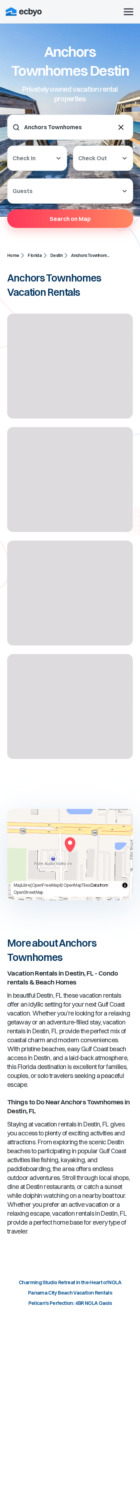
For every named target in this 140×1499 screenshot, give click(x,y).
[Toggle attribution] (125, 885)
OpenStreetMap (28, 892)
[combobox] (68, 127)
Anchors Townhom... (90, 255)
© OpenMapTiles (74, 885)
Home (13, 255)
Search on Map (70, 218)
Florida (35, 255)
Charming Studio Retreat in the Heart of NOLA (70, 1282)
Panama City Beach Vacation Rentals (70, 1293)
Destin (56, 255)
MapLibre (22, 885)
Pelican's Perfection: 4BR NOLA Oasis (70, 1303)
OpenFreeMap (45, 885)
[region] (70, 854)
